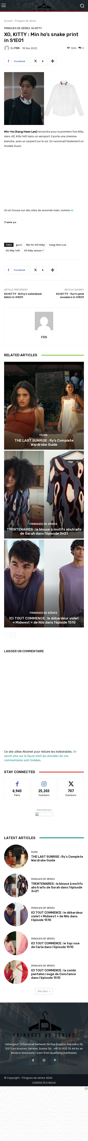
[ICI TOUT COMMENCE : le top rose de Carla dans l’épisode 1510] (16, 943)
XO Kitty (36, 28)
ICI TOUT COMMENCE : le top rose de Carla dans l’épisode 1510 (55, 945)
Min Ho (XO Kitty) (35, 244)
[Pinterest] (55, 1060)
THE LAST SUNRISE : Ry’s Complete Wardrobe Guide (44, 442)
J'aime (17, 781)
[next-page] (13, 635)
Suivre (44, 781)
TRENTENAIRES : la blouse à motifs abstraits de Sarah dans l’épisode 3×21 (44, 531)
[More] (52, 61)
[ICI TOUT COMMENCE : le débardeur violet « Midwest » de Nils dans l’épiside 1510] (44, 583)
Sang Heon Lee (57, 244)
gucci (19, 244)
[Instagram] (44, 1060)
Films (43, 435)
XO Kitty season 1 (34, 250)
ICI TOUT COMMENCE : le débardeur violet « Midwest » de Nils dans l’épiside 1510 (44, 620)
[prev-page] (6, 635)
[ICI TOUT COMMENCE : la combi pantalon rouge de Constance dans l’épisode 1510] (16, 972)
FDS (17, 48)
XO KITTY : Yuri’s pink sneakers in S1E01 (70, 295)
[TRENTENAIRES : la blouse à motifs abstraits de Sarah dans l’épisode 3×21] (44, 495)
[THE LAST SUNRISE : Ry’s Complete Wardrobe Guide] (44, 406)
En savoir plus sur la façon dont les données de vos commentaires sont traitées (40, 756)
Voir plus (42, 991)
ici (72, 210)
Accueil (8, 21)
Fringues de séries (25, 21)
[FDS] (7, 48)
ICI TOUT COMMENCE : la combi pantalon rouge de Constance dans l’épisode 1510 (53, 974)
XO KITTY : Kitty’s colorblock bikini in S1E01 (23, 295)
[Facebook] (33, 1060)
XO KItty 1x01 (13, 250)
